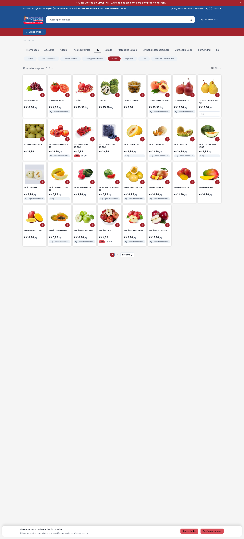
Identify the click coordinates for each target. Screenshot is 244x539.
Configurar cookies (212, 531)
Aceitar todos (189, 531)
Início (25, 40)
